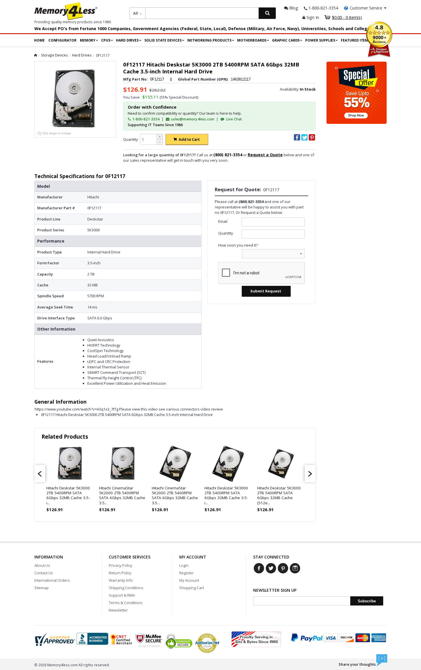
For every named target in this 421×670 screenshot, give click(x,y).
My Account (189, 580)
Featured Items (355, 40)
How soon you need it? (238, 245)
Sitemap (41, 587)
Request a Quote (265, 154)
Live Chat (233, 119)
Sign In (312, 17)
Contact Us (43, 572)
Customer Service (366, 8)
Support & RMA (122, 595)
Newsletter (118, 610)
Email (222, 221)
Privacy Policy (120, 565)
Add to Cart (189, 139)
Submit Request (265, 291)
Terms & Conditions (126, 602)
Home (39, 40)
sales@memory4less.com (192, 119)
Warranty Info (121, 580)
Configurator (62, 40)
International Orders (52, 580)
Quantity (130, 139)
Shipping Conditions (126, 587)
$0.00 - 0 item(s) (347, 17)
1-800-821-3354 (145, 119)
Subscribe (367, 601)
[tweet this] (304, 137)
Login (183, 565)
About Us (42, 565)
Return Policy (120, 572)
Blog (293, 8)
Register (186, 572)
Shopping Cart (191, 587)
